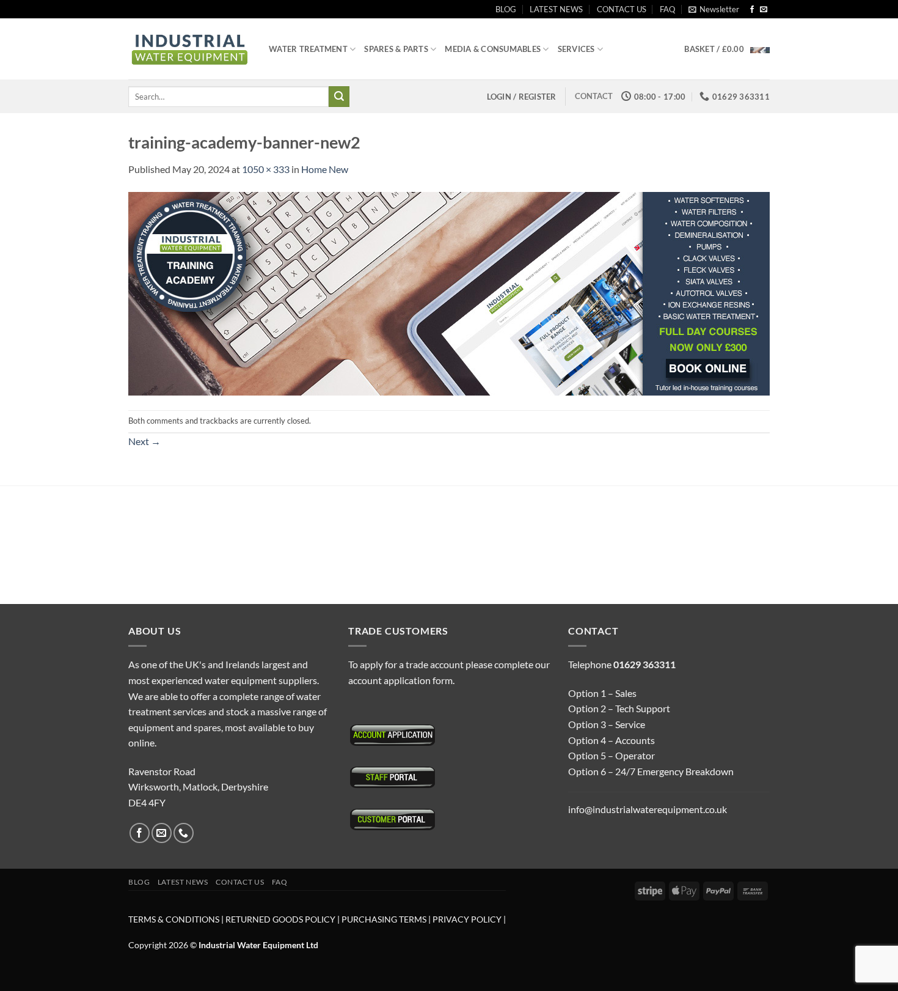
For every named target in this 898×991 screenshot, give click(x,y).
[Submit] (339, 96)
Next (144, 441)
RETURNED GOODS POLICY (280, 919)
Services (576, 49)
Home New (324, 169)
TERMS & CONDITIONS (173, 919)
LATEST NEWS (556, 9)
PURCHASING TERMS (384, 919)
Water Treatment (308, 49)
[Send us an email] (763, 10)
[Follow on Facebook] (752, 10)
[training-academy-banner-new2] (449, 292)
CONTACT (594, 96)
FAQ (667, 9)
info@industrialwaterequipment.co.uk (647, 809)
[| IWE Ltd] (189, 49)
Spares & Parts (396, 49)
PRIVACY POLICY (467, 919)
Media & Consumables (493, 49)
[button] (713, 9)
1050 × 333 (266, 169)
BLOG (505, 9)
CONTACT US (621, 9)
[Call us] (183, 833)
